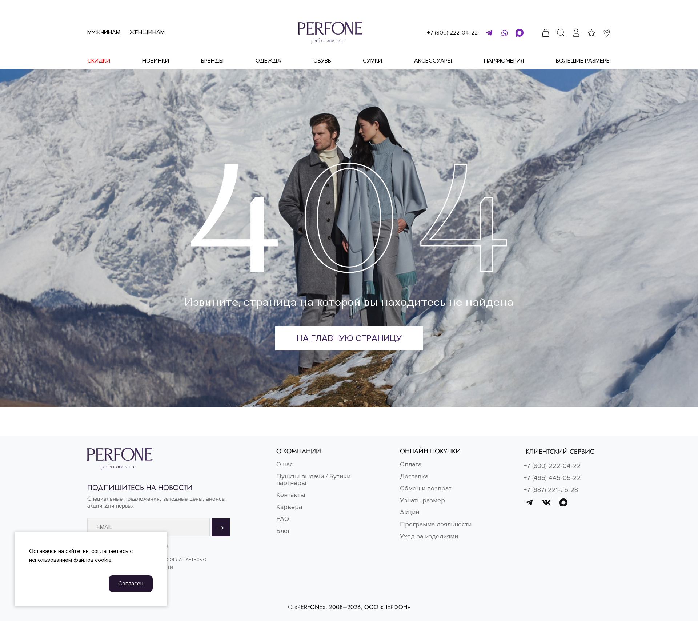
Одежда (268, 60)
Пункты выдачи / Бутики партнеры (313, 479)
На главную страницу (349, 338)
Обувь (322, 60)
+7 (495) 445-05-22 (552, 478)
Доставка (414, 476)
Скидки (98, 60)
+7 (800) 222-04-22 (452, 32)
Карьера (289, 507)
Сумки (372, 60)
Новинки (155, 60)
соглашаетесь (109, 551)
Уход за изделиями (429, 536)
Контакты (290, 495)
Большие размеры (583, 60)
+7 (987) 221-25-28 (551, 490)
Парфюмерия (504, 60)
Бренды (212, 60)
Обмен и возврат (426, 488)
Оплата (410, 464)
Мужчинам (103, 32)
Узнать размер (422, 500)
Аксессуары (433, 60)
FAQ (282, 519)
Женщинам (147, 32)
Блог (283, 531)
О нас (284, 464)
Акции (409, 512)
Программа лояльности (436, 524)
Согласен (130, 583)
